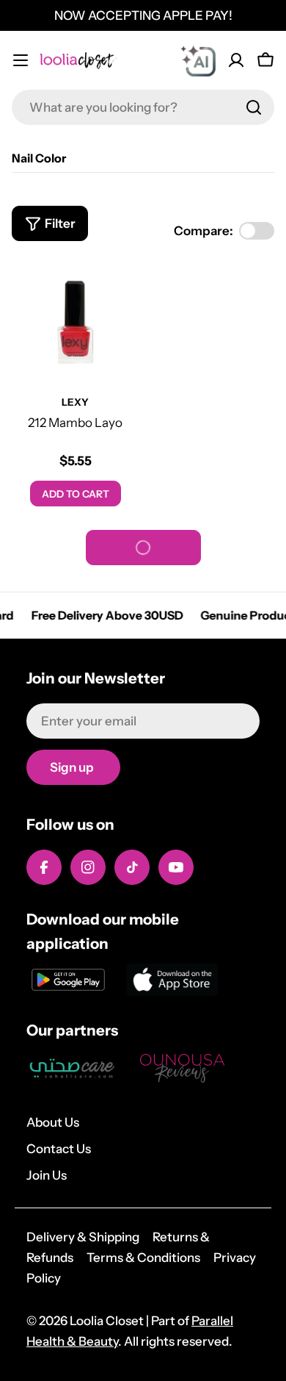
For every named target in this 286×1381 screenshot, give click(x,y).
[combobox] (143, 107)
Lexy (75, 402)
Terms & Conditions (143, 1257)
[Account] (236, 60)
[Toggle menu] (20, 60)
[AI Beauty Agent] (198, 60)
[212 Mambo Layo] (75, 322)
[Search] (254, 107)
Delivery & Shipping (82, 1237)
